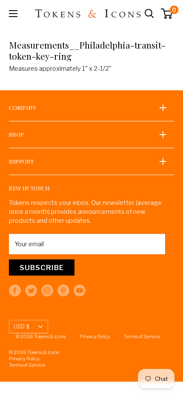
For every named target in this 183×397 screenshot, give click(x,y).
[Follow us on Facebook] (15, 290)
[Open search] (149, 13)
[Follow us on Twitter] (31, 290)
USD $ (21, 326)
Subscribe (42, 267)
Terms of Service (142, 336)
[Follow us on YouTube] (80, 290)
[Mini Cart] (167, 14)
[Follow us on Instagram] (47, 290)
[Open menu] (13, 13)
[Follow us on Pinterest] (63, 290)
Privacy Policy (95, 336)
